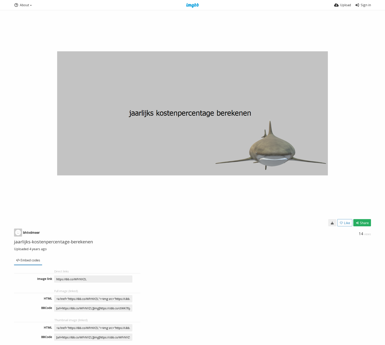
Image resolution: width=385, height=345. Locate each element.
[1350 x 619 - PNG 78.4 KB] (332, 222)
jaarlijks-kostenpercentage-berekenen (53, 242)
